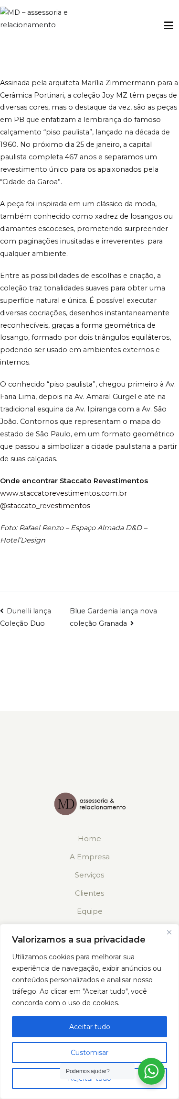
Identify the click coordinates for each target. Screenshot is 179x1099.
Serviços (89, 874)
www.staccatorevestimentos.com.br (63, 493)
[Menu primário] (168, 26)
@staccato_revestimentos (45, 505)
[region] (89, 1011)
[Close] (169, 932)
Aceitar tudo (89, 1026)
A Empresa (90, 856)
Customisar (89, 1052)
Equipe (90, 911)
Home (89, 838)
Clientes (89, 893)
